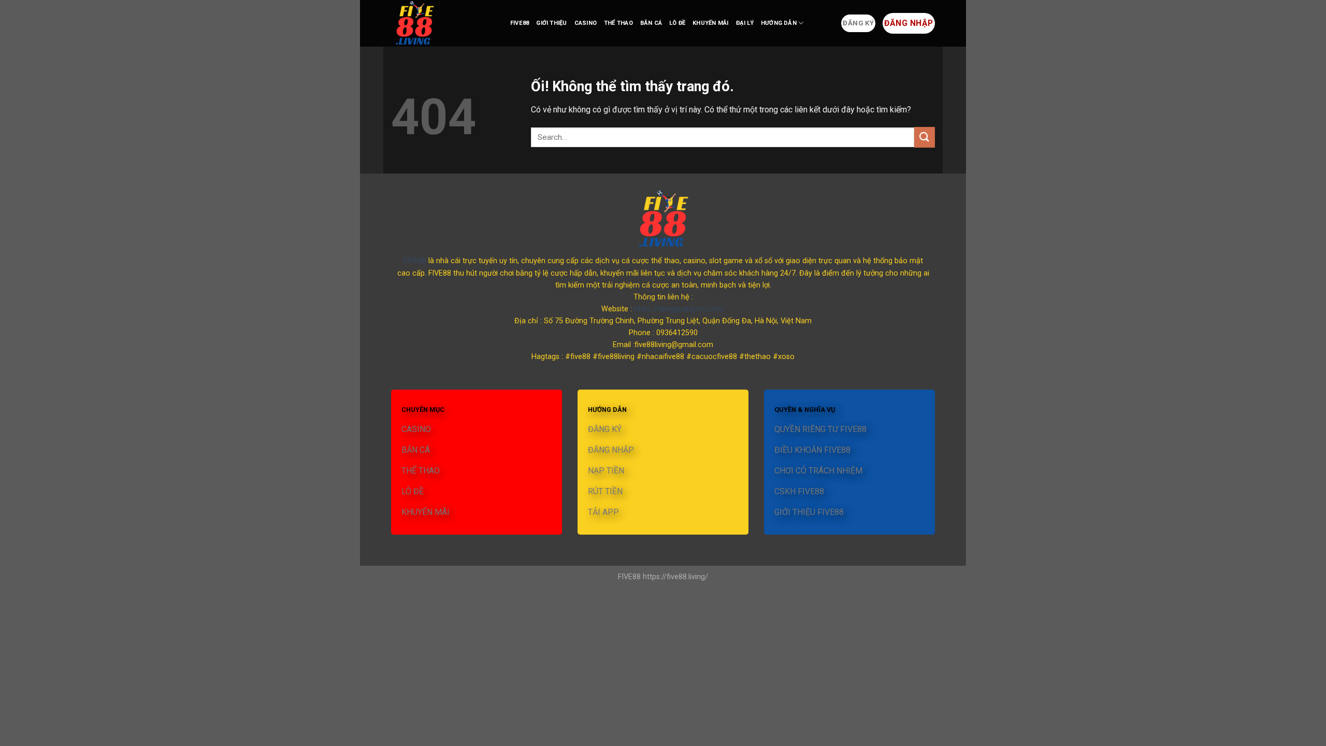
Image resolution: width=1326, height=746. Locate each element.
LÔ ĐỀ (677, 23)
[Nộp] (924, 137)
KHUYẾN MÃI (710, 23)
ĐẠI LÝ (745, 23)
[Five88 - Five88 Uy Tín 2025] (443, 23)
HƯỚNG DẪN (779, 23)
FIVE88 (519, 23)
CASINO (585, 23)
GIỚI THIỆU (551, 23)
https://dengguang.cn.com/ (679, 309)
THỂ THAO (618, 23)
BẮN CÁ (651, 23)
